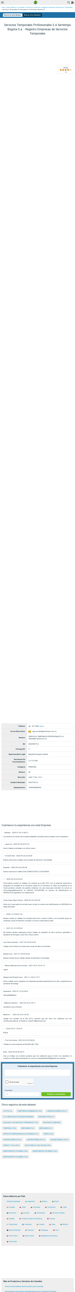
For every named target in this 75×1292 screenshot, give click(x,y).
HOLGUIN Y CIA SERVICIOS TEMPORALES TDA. (20, 1122)
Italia (53, 1224)
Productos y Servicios (33, 7)
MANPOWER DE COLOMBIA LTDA (15, 1151)
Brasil (56, 1201)
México (65, 1224)
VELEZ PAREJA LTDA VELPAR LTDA (37, 1145)
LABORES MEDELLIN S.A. (12, 1140)
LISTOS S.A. (7, 1111)
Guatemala (13, 1224)
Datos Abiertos (12, 7)
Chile (24, 1207)
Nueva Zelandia (14, 1230)
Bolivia (44, 1201)
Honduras (28, 1224)
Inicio (3, 7)
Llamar (41, 726)
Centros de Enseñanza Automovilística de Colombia (24, 1286)
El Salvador (41, 1213)
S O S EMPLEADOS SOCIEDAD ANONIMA (18, 1117)
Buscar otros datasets (32, 15)
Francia (52, 1219)
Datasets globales (13, 1201)
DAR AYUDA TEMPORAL (52, 1122)
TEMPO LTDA (48, 1134)
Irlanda (41, 1224)
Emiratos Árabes (58, 1213)
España (11, 1219)
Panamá (31, 1230)
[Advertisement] (37, 51)
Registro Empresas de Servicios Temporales (57, 7)
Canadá (12, 1207)
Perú (57, 1230)
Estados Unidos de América (32, 1219)
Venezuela (13, 1241)
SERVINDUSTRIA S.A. (46, 1117)
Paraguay (44, 1230)
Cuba (65, 1207)
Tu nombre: (8, 1090)
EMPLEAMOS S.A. (27, 1128)
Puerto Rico (13, 1236)
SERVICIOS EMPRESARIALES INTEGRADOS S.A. (20, 1134)
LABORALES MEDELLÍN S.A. (57, 1111)
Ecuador (26, 1213)
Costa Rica (51, 1207)
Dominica (12, 1213)
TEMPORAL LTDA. (9, 1128)
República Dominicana (49, 1236)
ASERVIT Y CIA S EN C (11, 1145)
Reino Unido (29, 1236)
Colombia (21, 7)
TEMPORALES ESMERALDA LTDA (29, 1111)
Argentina (31, 1201)
